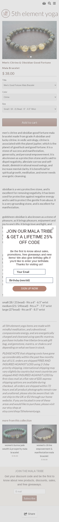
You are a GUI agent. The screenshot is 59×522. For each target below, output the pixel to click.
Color (4, 92)
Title (4, 80)
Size (4, 104)
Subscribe (29, 498)
